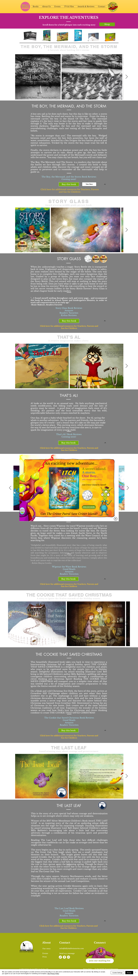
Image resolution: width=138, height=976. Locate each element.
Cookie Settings (117, 973)
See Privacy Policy (53, 973)
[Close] (135, 972)
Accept (129, 973)
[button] (115, 519)
